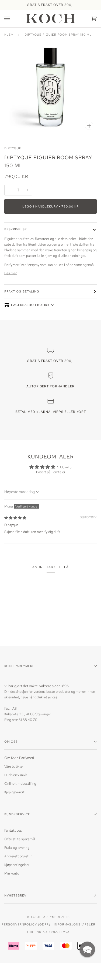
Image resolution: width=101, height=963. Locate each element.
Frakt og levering (16, 847)
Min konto (11, 873)
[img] (15, 518)
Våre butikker (14, 766)
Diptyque (12, 148)
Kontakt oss (13, 830)
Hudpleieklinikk (15, 775)
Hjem (8, 34)
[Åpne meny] (12, 18)
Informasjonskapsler (74, 924)
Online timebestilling (20, 783)
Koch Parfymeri (45, 917)
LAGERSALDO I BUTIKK (30, 305)
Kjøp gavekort (14, 792)
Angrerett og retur (18, 856)
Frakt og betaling (21, 291)
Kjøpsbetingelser (16, 864)
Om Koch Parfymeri (19, 757)
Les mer (10, 273)
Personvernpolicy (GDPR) (26, 924)
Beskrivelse (15, 229)
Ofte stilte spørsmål (19, 839)
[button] (87, 949)
